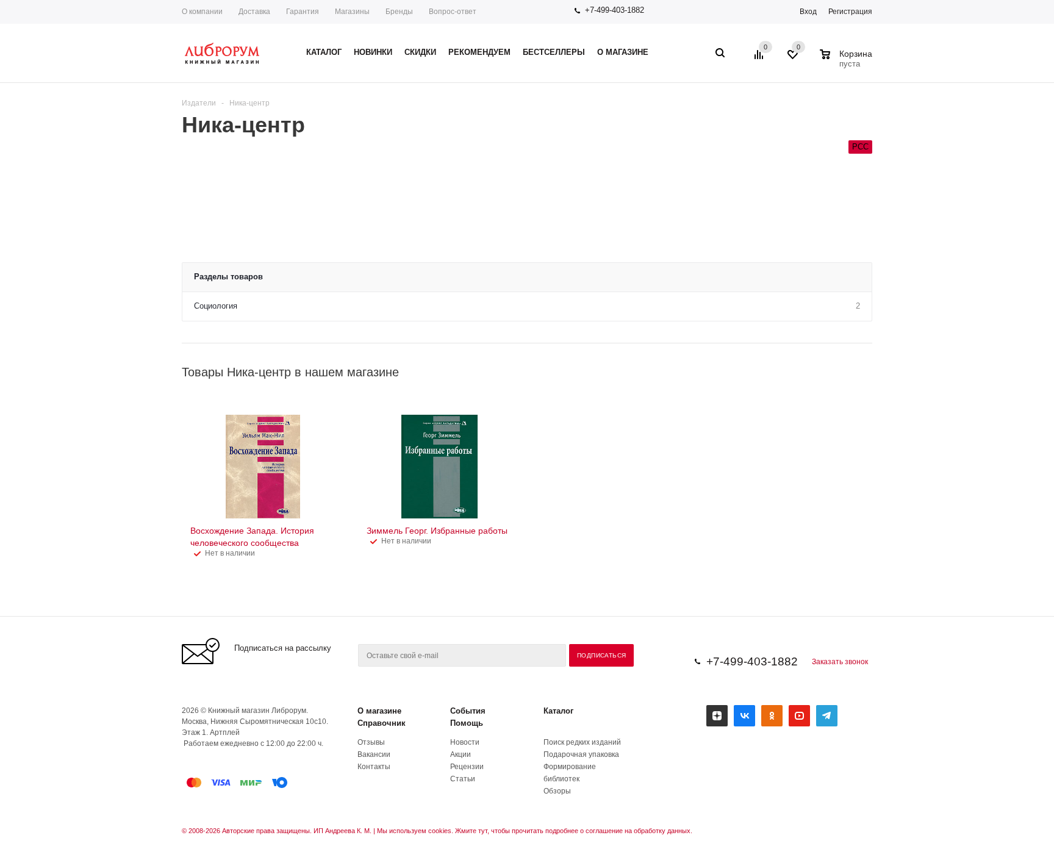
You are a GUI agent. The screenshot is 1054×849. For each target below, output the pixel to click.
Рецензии (467, 766)
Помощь (466, 723)
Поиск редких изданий (582, 742)
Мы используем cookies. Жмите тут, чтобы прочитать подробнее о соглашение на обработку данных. (534, 830)
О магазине (379, 710)
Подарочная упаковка (581, 754)
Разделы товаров (228, 276)
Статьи (462, 779)
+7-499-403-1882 (614, 10)
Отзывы (371, 742)
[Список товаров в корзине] (847, 62)
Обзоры (557, 791)
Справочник (381, 723)
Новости (464, 742)
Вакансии (373, 754)
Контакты (373, 766)
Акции (460, 754)
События (468, 710)
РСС (860, 146)
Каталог (558, 710)
